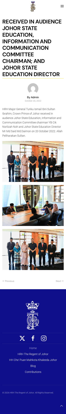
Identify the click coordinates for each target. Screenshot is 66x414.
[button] (62, 6)
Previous (9, 281)
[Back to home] (33, 6)
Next (58, 281)
